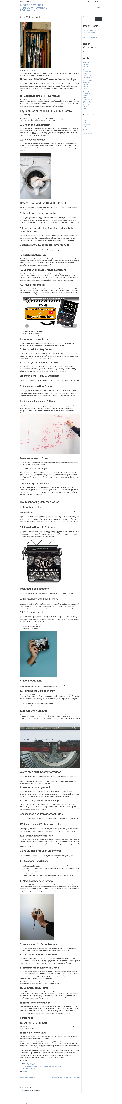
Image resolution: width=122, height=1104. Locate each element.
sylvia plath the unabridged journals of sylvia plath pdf (65, 1077)
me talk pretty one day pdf (90, 30)
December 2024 (87, 97)
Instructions (86, 124)
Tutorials (85, 130)
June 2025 (85, 86)
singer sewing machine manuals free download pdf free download (42, 1066)
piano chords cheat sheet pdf (27, 1077)
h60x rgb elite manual (29, 1068)
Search (85, 16)
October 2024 (86, 101)
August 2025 (86, 82)
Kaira (29, 1103)
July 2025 (85, 84)
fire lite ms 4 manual (29, 1063)
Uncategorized (87, 132)
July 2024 (85, 106)
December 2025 (87, 75)
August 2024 (86, 105)
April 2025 (86, 90)
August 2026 (86, 62)
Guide (84, 122)
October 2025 (86, 79)
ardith (33, 70)
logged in (29, 1090)
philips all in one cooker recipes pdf (92, 36)
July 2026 (85, 64)
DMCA (99, 7)
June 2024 (85, 108)
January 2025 (86, 95)
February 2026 (87, 71)
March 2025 (86, 92)
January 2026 (86, 73)
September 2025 (87, 81)
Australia (85, 119)
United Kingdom (87, 133)
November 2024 (87, 99)
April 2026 (86, 68)
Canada (85, 120)
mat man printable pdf (89, 32)
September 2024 (87, 103)
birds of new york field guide (90, 34)
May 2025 (85, 88)
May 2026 (85, 66)
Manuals (26, 1071)
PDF (84, 128)
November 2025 (87, 77)
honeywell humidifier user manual (32, 1065)
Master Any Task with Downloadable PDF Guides (33, 7)
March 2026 (86, 70)
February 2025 (87, 93)
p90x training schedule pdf (90, 37)
